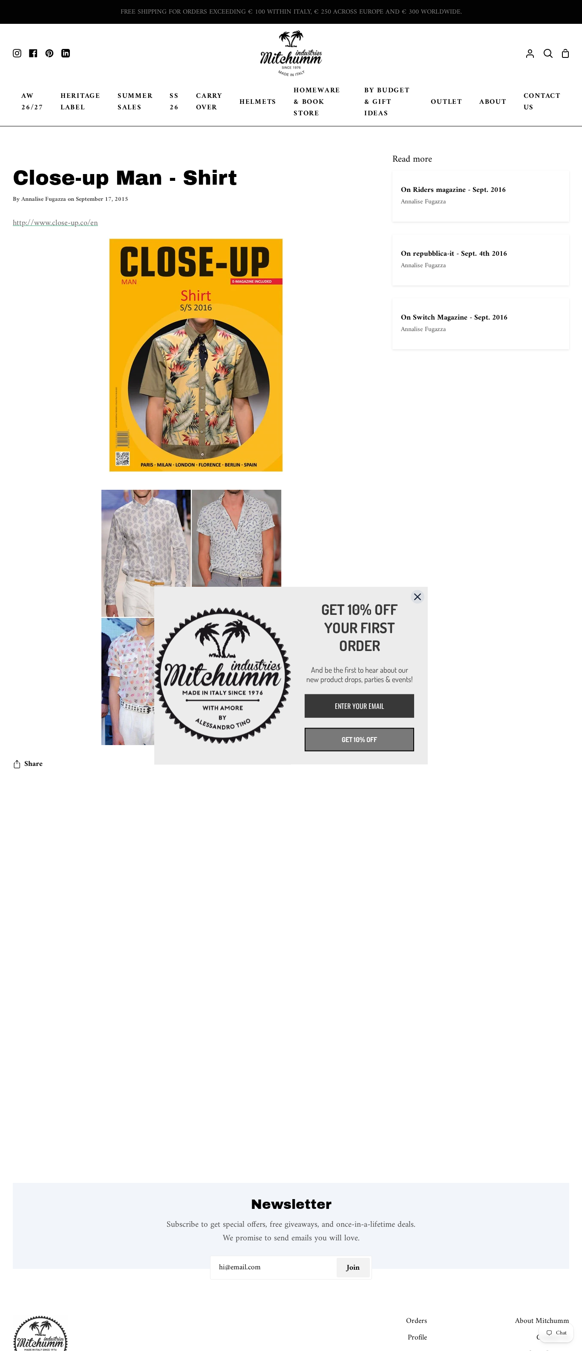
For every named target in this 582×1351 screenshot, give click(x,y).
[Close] (417, 596)
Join (353, 1267)
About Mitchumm (542, 1321)
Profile (417, 1337)
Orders (416, 1321)
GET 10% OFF (359, 739)
